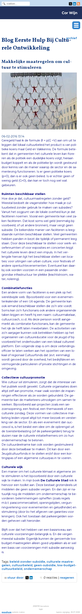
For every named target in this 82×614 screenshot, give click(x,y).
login (41, 609)
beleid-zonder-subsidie (27, 561)
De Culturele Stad (54, 480)
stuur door (15, 577)
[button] (76, 25)
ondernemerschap (38, 569)
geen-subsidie (45, 565)
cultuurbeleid (22, 565)
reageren (67, 577)
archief (71, 38)
